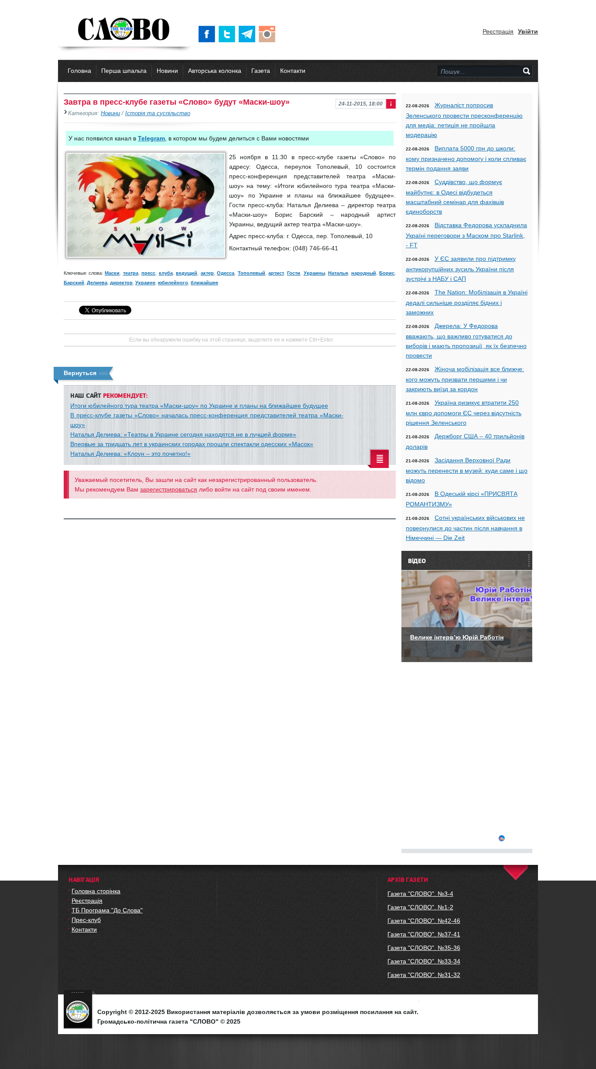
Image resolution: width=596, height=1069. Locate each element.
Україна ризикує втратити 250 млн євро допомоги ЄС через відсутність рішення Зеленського (463, 412)
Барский (74, 282)
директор (121, 282)
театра (130, 273)
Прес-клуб (86, 919)
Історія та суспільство (157, 113)
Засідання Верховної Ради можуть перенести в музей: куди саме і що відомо (466, 470)
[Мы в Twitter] (229, 34)
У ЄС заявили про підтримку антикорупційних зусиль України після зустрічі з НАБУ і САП (461, 268)
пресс (148, 273)
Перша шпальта (124, 70)
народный (363, 273)
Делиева (97, 282)
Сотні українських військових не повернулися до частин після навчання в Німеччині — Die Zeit (465, 527)
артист (276, 273)
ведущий (186, 273)
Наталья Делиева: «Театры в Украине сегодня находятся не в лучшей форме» (183, 434)
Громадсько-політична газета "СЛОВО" (124, 30)
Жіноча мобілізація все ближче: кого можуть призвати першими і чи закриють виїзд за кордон (465, 379)
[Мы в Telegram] (249, 34)
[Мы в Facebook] (209, 34)
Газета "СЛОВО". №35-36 (423, 947)
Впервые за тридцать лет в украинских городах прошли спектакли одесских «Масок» (191, 444)
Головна (79, 70)
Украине (145, 282)
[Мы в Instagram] (269, 34)
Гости (293, 273)
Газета (260, 70)
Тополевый (251, 273)
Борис (386, 273)
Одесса (225, 273)
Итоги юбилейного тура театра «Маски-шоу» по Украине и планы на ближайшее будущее (199, 405)
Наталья (338, 273)
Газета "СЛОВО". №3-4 (420, 893)
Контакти (292, 70)
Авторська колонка (214, 70)
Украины (314, 273)
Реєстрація (498, 31)
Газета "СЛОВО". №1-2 (420, 907)
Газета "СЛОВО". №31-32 (423, 974)
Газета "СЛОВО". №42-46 (423, 920)
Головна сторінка (96, 891)
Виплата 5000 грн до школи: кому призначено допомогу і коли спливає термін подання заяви (466, 158)
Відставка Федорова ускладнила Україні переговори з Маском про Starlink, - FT (466, 235)
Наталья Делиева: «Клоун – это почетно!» (130, 453)
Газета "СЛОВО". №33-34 (423, 961)
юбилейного (173, 282)
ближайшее (204, 282)
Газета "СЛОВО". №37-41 (423, 934)
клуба (166, 273)
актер (207, 273)
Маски (112, 273)
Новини (167, 70)
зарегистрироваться (168, 489)
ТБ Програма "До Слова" (107, 910)
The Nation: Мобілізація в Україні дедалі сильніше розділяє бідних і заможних (466, 302)
